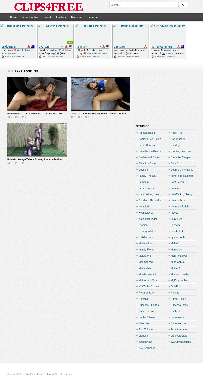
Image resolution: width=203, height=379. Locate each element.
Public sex (177, 311)
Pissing (175, 292)
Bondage (176, 145)
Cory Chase (177, 163)
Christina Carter (147, 163)
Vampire (143, 335)
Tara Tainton (146, 329)
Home (13, 17)
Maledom (76, 17)
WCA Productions (181, 341)
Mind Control (30, 17)
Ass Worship (178, 138)
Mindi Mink (145, 268)
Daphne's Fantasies (182, 169)
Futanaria (176, 188)
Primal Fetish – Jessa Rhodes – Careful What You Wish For (40, 113)
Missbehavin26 (147, 274)
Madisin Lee (145, 243)
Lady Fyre (176, 218)
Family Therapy (147, 175)
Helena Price (178, 200)
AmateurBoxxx (147, 132)
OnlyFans (176, 286)
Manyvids (176, 249)
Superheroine (178, 323)
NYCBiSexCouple (149, 286)
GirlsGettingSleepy (181, 194)
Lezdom (61, 17)
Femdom (93, 17)
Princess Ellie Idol (149, 304)
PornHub (143, 298)
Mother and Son (148, 280)
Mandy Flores (146, 249)
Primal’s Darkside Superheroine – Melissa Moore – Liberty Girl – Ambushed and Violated (120, 113)
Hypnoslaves (146, 212)
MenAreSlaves (179, 255)
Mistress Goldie (180, 274)
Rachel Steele (147, 317)
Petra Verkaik (146, 292)
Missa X (175, 268)
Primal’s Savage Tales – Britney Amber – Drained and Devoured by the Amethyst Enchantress (60, 159)
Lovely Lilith (177, 231)
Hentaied (144, 206)
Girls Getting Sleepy (150, 194)
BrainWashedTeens (150, 151)
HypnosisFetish (180, 206)
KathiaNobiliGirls (148, 218)
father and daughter (182, 175)
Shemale (144, 323)
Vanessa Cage (179, 335)
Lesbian (143, 225)
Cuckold (143, 169)
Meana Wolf (145, 255)
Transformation (179, 329)
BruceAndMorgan (181, 157)
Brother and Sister (149, 157)
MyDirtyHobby (179, 280)
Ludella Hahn (146, 237)
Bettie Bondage (147, 145)
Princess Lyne (147, 311)
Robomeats (177, 317)
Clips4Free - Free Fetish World (40, 374)
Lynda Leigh (178, 237)
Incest (47, 17)
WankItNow (145, 341)
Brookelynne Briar (181, 151)
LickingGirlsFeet (148, 231)
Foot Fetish (177, 181)
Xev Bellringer (147, 347)
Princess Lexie (179, 304)
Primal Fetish (178, 298)
